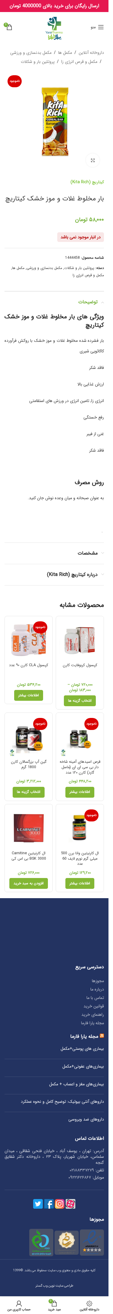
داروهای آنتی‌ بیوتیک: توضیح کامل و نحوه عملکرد (62, 1102)
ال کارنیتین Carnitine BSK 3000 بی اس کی (28, 856)
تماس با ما (95, 997)
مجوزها (98, 981)
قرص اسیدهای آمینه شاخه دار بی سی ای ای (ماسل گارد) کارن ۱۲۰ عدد (80, 767)
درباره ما (97, 989)
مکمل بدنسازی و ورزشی (31, 52)
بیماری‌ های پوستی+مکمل (82, 1049)
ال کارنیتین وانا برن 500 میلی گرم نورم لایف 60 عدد (80, 858)
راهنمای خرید (92, 1014)
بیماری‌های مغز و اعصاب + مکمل (76, 1084)
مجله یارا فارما (92, 1023)
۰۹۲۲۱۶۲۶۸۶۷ (79, 1177)
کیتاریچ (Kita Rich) (87, 182)
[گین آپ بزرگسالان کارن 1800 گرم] (28, 736)
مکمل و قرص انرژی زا (79, 61)
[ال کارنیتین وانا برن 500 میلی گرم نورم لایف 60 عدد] (80, 828)
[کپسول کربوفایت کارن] (80, 640)
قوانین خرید (93, 1006)
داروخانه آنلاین (91, 52)
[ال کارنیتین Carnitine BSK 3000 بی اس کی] (28, 828)
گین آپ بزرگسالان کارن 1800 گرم (29, 764)
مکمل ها (65, 52)
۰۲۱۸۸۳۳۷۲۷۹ (82, 1170)
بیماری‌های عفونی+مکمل (83, 1067)
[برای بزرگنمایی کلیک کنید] (92, 160)
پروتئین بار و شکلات (38, 61)
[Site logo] (54, 26)
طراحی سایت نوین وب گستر (54, 1285)
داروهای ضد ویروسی (86, 1120)
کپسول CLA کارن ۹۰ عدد (28, 665)
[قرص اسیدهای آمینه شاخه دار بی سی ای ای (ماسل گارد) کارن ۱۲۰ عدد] (80, 736)
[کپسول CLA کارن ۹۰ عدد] (28, 640)
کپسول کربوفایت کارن (80, 665)
